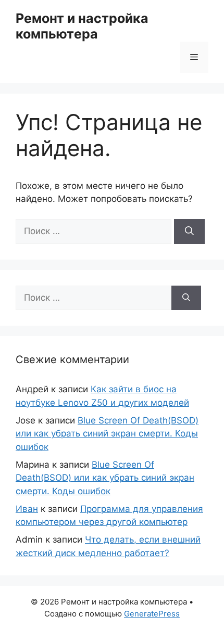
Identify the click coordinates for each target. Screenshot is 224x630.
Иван (27, 509)
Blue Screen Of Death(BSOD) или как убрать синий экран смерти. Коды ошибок (107, 433)
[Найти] (189, 231)
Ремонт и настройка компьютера (82, 26)
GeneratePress (152, 614)
